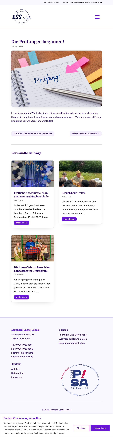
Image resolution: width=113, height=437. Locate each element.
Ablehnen (81, 428)
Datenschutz (18, 373)
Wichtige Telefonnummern (73, 339)
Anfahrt (15, 369)
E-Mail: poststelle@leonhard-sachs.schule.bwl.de (82, 2)
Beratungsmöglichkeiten (72, 343)
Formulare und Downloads (73, 335)
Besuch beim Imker (73, 193)
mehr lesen (21, 223)
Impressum (17, 377)
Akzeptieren (100, 428)
